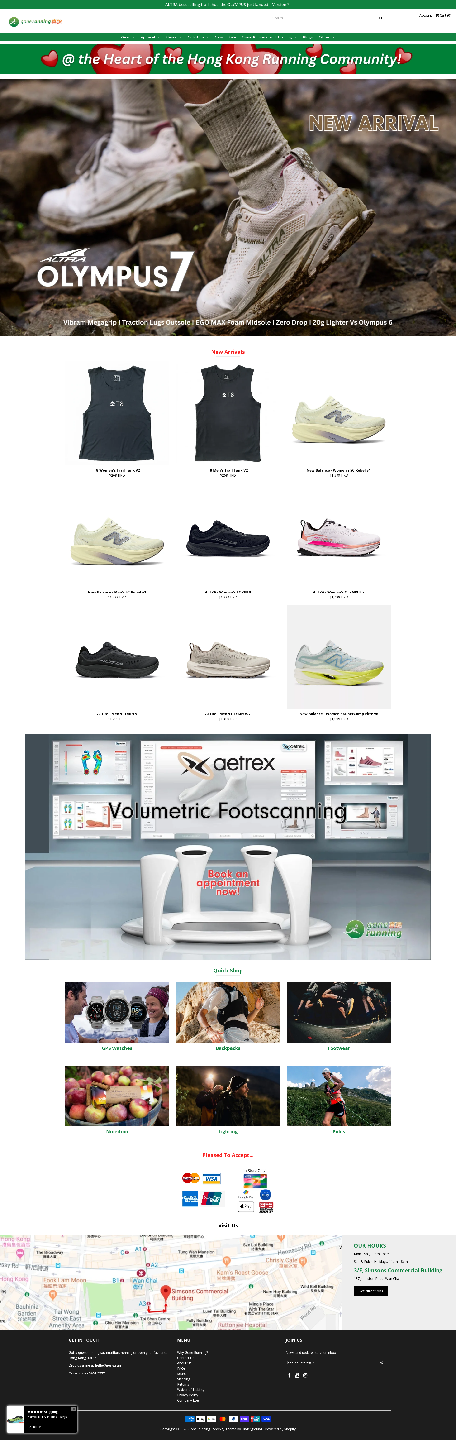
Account (425, 15)
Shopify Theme (224, 1429)
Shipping (183, 1379)
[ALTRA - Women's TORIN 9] (228, 535)
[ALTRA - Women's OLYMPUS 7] (339, 535)
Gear (125, 37)
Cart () (445, 15)
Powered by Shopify (280, 1429)
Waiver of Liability (190, 1389)
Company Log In (190, 1400)
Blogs (308, 37)
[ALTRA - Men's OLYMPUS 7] (228, 657)
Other (324, 37)
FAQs (181, 1368)
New (219, 37)
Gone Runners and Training (267, 37)
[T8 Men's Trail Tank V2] (228, 413)
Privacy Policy (187, 1395)
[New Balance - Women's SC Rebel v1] (339, 413)
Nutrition (196, 37)
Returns (183, 1384)
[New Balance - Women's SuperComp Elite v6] (339, 657)
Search (182, 1373)
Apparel (148, 37)
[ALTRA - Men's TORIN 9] (117, 657)
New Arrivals (228, 351)
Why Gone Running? (192, 1352)
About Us (184, 1363)
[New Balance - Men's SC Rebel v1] (117, 535)
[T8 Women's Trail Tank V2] (117, 413)
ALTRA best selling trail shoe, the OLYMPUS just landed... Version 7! (227, 4)
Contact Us (185, 1357)
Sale (232, 37)
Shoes (171, 37)
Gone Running (199, 1429)
